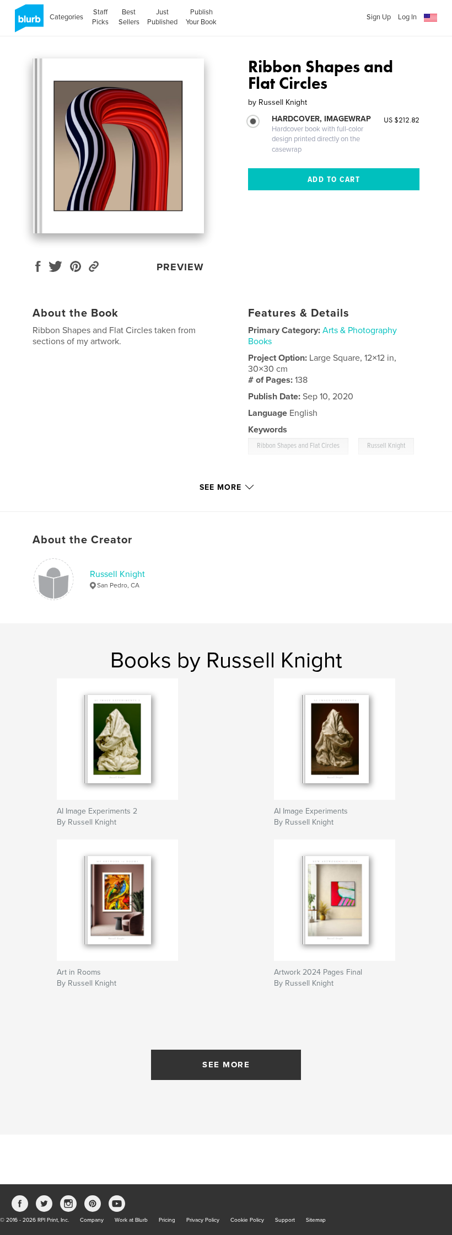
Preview (180, 267)
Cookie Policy (247, 1220)
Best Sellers (129, 17)
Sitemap (316, 1220)
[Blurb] (27, 22)
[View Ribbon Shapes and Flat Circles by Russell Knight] (118, 145)
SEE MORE (226, 1065)
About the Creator (82, 540)
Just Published (162, 17)
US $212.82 (401, 120)
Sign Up (379, 17)
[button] (430, 18)
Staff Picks (100, 17)
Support (285, 1220)
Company (92, 1220)
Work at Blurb (131, 1220)
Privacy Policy (202, 1220)
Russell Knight (117, 574)
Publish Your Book (201, 17)
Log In (407, 17)
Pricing (167, 1220)
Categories (66, 17)
